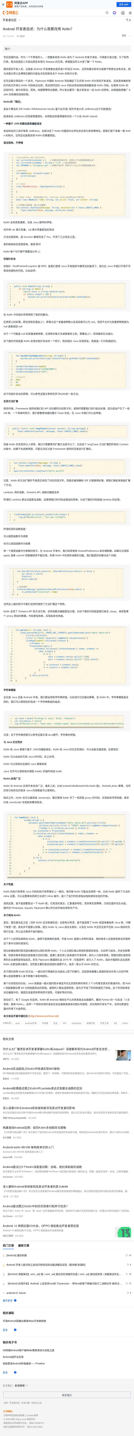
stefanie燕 (7, 1157)
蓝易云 (6, 1078)
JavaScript (76, 1023)
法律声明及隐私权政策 (13, 1415)
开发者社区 (14, 1402)
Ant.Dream (8, 1176)
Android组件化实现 (13, 1356)
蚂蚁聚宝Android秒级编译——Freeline (24, 1363)
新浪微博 (20, 1385)
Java (17, 1023)
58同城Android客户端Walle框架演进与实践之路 (28, 1350)
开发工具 (104, 1023)
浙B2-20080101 (36, 1422)
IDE (115, 1023)
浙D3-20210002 (34, 1426)
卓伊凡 (6, 1058)
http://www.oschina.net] (44, 1015)
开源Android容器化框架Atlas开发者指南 (24, 1320)
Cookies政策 (32, 1415)
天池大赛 (25, 1402)
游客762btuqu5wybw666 (14, 1117)
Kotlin (125, 1023)
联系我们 (67, 1395)
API (64, 1023)
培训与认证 (36, 1402)
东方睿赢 (7, 1137)
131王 (6, 1196)
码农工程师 (8, 1235)
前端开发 (91, 1023)
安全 (55, 1023)
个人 (128, 20)
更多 (5, 1330)
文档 (5, 1402)
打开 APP (123, 4)
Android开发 (31, 1023)
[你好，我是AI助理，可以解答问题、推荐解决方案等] (114, 12)
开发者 (45, 1023)
